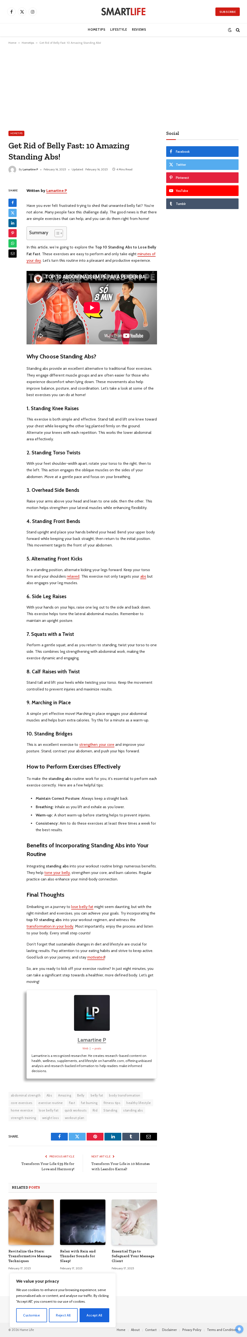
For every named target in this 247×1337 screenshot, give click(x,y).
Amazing (64, 1095)
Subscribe (228, 12)
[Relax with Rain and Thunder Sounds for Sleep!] (82, 1222)
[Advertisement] (123, 87)
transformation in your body (50, 926)
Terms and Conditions (223, 1330)
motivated (96, 957)
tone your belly (57, 872)
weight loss (50, 1118)
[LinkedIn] (12, 223)
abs (143, 576)
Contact (151, 1330)
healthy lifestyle (138, 1103)
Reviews (139, 29)
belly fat (97, 1095)
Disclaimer (169, 1330)
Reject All (63, 1315)
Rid (95, 1110)
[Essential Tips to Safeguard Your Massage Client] (134, 1222)
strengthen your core (97, 744)
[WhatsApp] (12, 243)
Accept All (94, 1315)
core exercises (21, 1103)
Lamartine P (30, 169)
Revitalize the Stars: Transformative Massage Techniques (30, 1256)
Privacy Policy (191, 1330)
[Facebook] (12, 203)
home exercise (22, 1110)
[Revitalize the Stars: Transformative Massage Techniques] (31, 1222)
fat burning (89, 1103)
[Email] (12, 253)
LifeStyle (118, 29)
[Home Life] (123, 11)
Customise (31, 1315)
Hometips (96, 29)
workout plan (74, 1118)
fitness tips (112, 1103)
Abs (49, 1095)
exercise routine (50, 1103)
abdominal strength (26, 1095)
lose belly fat (82, 906)
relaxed (73, 576)
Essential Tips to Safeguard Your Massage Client (133, 1256)
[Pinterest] (12, 233)
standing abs (133, 1110)
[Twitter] (12, 213)
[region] (63, 1300)
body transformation (124, 1095)
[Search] (237, 29)
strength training (23, 1118)
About (135, 1330)
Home (12, 42)
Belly (81, 1095)
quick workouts (76, 1110)
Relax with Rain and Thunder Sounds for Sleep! (78, 1256)
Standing (110, 1110)
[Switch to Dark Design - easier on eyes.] (230, 30)
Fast (72, 1103)
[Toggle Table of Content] (56, 233)
